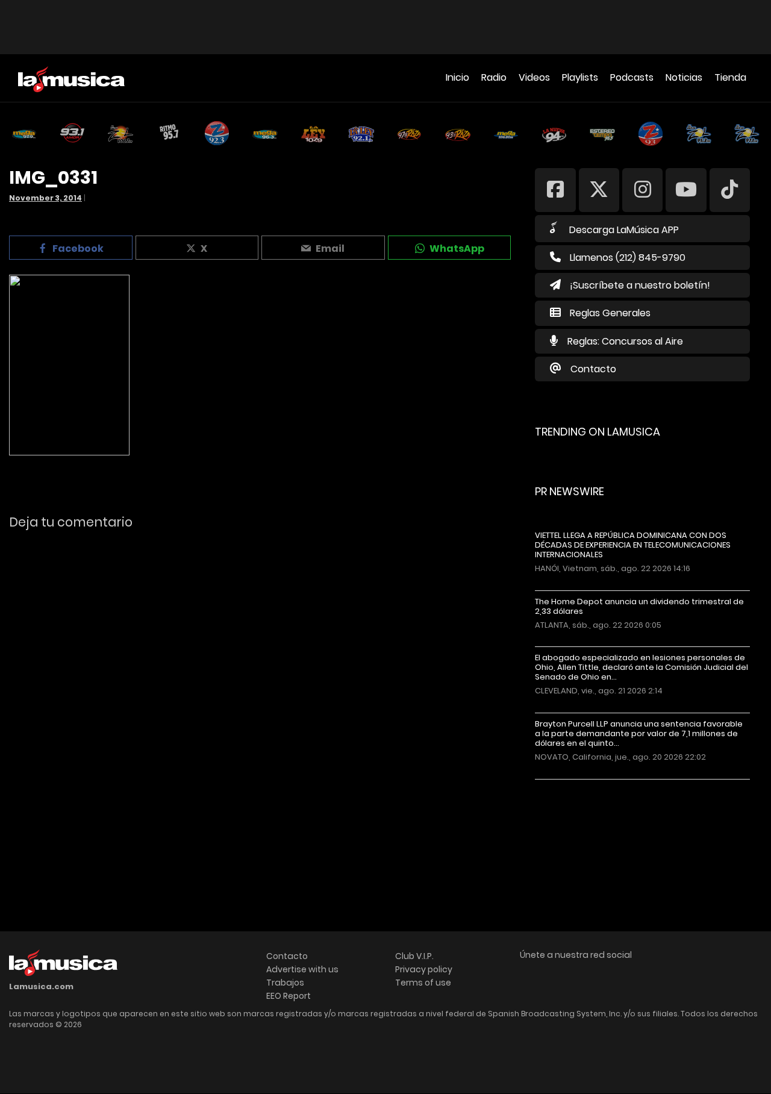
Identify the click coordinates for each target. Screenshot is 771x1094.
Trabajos (285, 983)
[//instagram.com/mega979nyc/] (642, 189)
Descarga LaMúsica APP (624, 230)
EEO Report (288, 996)
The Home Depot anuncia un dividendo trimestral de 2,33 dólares (639, 606)
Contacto (593, 369)
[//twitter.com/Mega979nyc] (599, 189)
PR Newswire (569, 491)
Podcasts (632, 77)
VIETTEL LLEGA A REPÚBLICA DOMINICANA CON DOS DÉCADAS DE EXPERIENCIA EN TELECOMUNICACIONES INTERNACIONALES (633, 545)
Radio (494, 77)
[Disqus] (261, 704)
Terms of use (423, 983)
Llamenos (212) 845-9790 (627, 257)
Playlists (580, 77)
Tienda (730, 77)
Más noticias (575, 785)
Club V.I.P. (414, 956)
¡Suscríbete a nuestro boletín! (640, 285)
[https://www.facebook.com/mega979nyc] (555, 189)
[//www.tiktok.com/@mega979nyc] (730, 189)
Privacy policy (423, 969)
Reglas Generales (610, 313)
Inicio (457, 77)
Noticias (684, 77)
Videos (534, 77)
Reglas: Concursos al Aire (625, 341)
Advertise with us (302, 969)
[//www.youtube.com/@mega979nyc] (686, 189)
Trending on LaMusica (597, 431)
